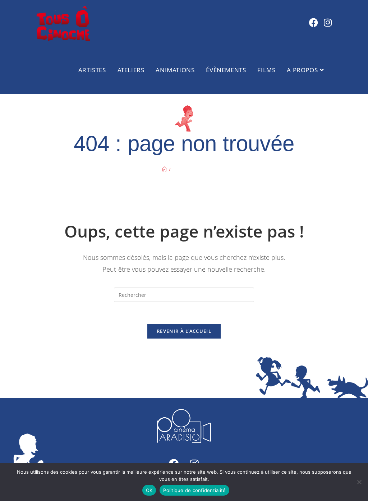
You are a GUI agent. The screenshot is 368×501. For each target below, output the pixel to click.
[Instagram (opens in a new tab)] (328, 22)
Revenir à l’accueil (184, 331)
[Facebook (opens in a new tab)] (313, 22)
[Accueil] (164, 169)
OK (149, 490)
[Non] (359, 482)
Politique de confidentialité (194, 490)
